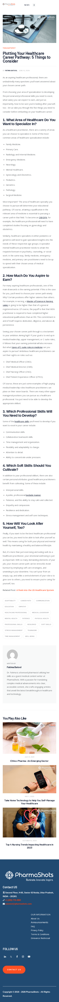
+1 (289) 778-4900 (13, 900)
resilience (31, 624)
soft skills (46, 624)
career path (26, 601)
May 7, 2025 (29, 796)
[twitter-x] (11, 956)
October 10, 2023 (30, 841)
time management (12, 636)
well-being (29, 636)
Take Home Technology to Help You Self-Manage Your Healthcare (29, 802)
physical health (42, 618)
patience (26, 618)
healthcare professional (16, 613)
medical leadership (40, 613)
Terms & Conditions (40, 934)
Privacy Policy (37, 930)
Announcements (39, 922)
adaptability (10, 601)
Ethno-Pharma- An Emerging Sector (29, 760)
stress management (14, 630)
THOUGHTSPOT (9, 48)
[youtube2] (29, 956)
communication (43, 601)
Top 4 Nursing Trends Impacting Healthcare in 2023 (29, 846)
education (9, 607)
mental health (11, 618)
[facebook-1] (17, 956)
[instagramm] (23, 956)
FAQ (33, 926)
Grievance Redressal (40, 938)
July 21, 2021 (29, 757)
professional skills (13, 624)
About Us (35, 918)
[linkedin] (5, 956)
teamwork (32, 630)
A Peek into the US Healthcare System (35, 590)
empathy (22, 607)
